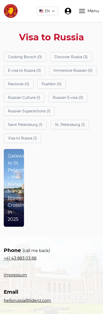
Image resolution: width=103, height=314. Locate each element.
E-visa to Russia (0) (24, 70)
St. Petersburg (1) (70, 124)
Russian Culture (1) (24, 97)
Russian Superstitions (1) (29, 111)
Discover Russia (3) (71, 57)
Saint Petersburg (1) (25, 124)
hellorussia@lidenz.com (27, 300)
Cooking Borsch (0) (25, 57)
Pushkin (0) (52, 84)
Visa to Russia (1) (22, 138)
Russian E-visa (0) (68, 97)
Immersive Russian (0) (73, 70)
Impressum (15, 275)
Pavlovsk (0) (18, 84)
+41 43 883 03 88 (20, 258)
